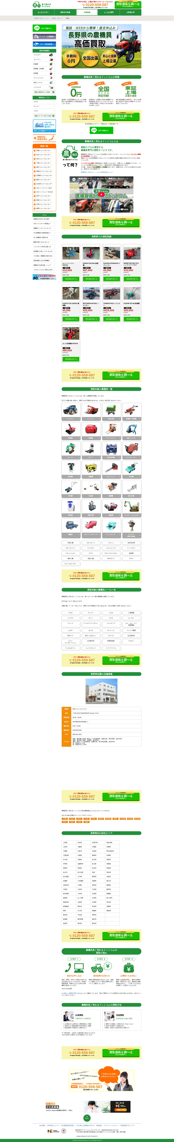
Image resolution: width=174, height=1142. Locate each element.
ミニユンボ (37, 87)
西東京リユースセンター (44, 171)
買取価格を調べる (71, 279)
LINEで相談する (103, 130)
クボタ (70, 612)
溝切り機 (70, 558)
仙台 (72, 819)
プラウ (91, 553)
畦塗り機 (91, 558)
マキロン (131, 641)
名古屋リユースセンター (44, 184)
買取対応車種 (65, 12)
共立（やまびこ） (91, 635)
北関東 (108, 819)
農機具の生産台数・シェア (42, 265)
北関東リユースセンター (44, 175)
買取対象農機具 (44, 50)
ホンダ (91, 630)
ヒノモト (131, 618)
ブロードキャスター (110, 553)
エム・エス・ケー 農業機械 (131, 624)
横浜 (115, 819)
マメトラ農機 (131, 630)
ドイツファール (111, 648)
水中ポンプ (111, 558)
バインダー (90, 548)
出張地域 (87, 12)
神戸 (64, 822)
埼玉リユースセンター (43, 159)
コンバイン (37, 59)
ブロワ (131, 558)
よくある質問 (109, 12)
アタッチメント (70, 548)
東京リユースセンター (43, 167)
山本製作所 (90, 641)
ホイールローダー (70, 564)
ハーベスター (131, 548)
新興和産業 (111, 641)
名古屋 (123, 819)
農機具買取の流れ (74, 993)
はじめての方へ (43, 12)
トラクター (37, 55)
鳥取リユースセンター (43, 200)
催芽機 (131, 553)
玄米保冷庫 (131, 543)
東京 (93, 819)
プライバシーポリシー (111, 1125)
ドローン (111, 543)
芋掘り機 (70, 543)
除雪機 (36, 73)
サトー (91, 618)
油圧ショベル (38, 82)
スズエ (111, 618)
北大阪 (130, 819)
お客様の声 (131, 12)
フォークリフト (39, 78)
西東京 (101, 819)
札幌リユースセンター (43, 150)
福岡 (86, 822)
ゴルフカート (90, 543)
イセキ (111, 612)
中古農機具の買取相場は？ (42, 233)
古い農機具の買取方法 (41, 237)
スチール (111, 635)
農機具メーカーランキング (42, 228)
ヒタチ (70, 630)
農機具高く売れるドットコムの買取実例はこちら (97, 172)
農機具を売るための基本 (41, 219)
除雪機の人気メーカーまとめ (43, 251)
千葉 (86, 819)
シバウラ (70, 618)
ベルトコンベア (111, 548)
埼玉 (79, 819)
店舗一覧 (124, 1024)
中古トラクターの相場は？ (42, 223)
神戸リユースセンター (43, 196)
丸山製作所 (131, 635)
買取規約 (99, 1125)
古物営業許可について (127, 1125)
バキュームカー (70, 553)
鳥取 (72, 822)
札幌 (64, 819)
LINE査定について (53, 1125)
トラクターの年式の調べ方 (42, 246)
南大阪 (137, 819)
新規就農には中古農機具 (41, 260)
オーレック (111, 630)
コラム (44, 215)
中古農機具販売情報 (67, 1125)
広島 (79, 822)
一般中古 (66, 268)
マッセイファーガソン (90, 623)
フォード (70, 623)
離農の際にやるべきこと (41, 242)
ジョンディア (111, 623)
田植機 (36, 64)
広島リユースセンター (43, 204)
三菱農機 (131, 612)
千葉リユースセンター (43, 163)
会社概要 (42, 1125)
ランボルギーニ (70, 648)
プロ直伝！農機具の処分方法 (43, 256)
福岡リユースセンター (43, 208)
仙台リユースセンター (43, 154)
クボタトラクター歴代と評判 (43, 270)
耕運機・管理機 (39, 68)
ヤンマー (91, 612)
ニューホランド (91, 648)
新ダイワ (70, 635)
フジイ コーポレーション (70, 642)
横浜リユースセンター (43, 179)
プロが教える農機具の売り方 (85, 1125)
